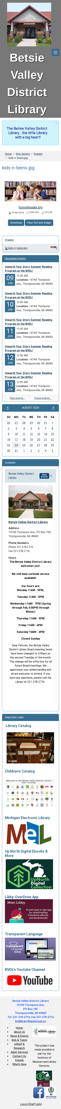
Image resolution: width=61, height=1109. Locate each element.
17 (16, 439)
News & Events (19, 1036)
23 (8, 445)
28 (23, 422)
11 (23, 434)
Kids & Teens (19, 1040)
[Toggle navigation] (55, 52)
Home (8, 154)
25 (23, 445)
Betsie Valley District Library (28, 475)
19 (31, 439)
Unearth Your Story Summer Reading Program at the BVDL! (28, 268)
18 (23, 439)
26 (8, 422)
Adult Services (19, 1052)
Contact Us (19, 1056)
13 (38, 434)
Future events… (42, 398)
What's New (19, 1064)
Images (38, 154)
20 (38, 439)
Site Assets (23, 154)
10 (16, 434)
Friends (19, 1060)
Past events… (17, 398)
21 (45, 439)
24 (16, 445)
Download (16, 222)
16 (8, 439)
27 (16, 422)
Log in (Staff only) (31, 1104)
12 (31, 434)
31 (45, 422)
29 (31, 422)
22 (52, 439)
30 (38, 422)
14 (45, 434)
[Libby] (43, 1083)
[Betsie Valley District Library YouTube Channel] (30, 980)
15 (52, 434)
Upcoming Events (15, 258)
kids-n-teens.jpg (17, 248)
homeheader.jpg (30, 207)
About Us (19, 1032)
